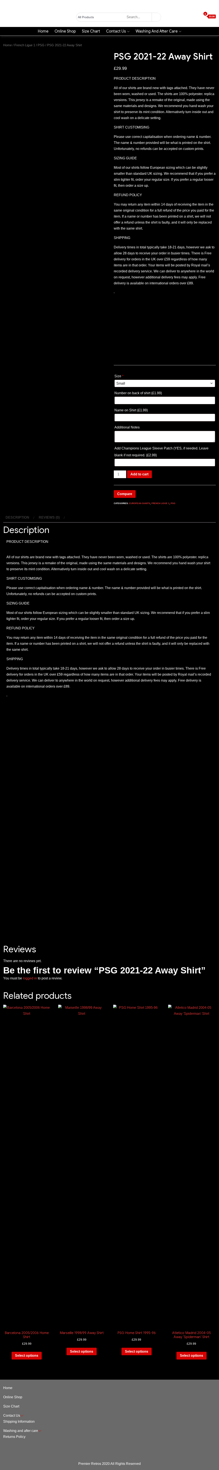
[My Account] (191, 17)
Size (118, 376)
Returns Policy (14, 1437)
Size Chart (91, 31)
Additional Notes (127, 427)
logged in (30, 978)
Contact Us (116, 31)
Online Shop (65, 31)
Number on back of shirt (138, 393)
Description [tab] (17, 517)
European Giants (139, 503)
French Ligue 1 (24, 45)
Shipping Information (19, 1421)
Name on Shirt (131, 410)
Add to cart (139, 474)
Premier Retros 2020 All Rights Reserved (109, 1464)
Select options (26, 1355)
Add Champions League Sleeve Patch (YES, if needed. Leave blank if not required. (161, 451)
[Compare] (199, 17)
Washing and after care (157, 31)
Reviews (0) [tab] (49, 517)
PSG (41, 45)
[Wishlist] (195, 17)
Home (43, 31)
